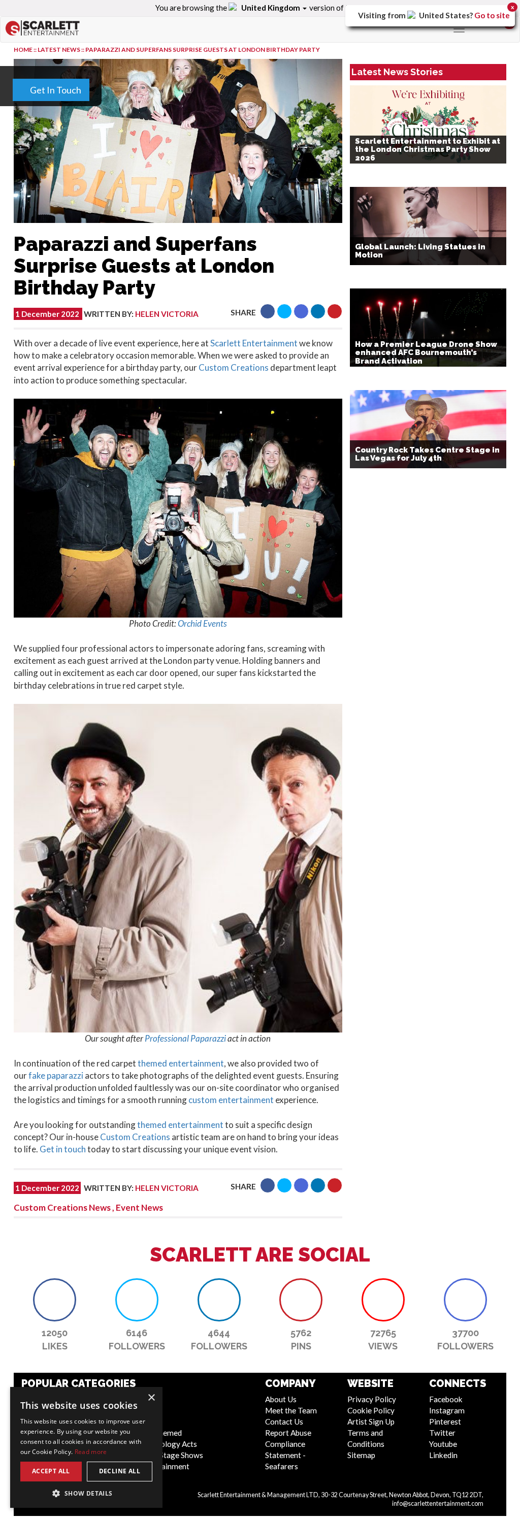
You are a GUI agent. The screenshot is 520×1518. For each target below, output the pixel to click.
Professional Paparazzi (185, 1038)
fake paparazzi (55, 1075)
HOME (23, 49)
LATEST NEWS (59, 49)
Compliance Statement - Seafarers (285, 1455)
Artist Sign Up (371, 1421)
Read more (91, 1451)
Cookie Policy (371, 1410)
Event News (139, 1207)
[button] (267, 311)
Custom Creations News (62, 1207)
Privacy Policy (371, 1399)
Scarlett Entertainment (254, 343)
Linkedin (443, 1455)
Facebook (446, 1399)
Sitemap (361, 1455)
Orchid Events (202, 623)
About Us (281, 1399)
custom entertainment (231, 1099)
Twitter (442, 1432)
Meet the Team (291, 1410)
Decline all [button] (119, 1471)
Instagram (447, 1410)
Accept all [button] (51, 1471)
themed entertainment (181, 1063)
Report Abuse (288, 1432)
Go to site (492, 15)
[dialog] (86, 1447)
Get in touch (63, 1149)
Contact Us (284, 1421)
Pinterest (445, 1421)
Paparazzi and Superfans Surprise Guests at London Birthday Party (202, 49)
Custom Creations (234, 367)
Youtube (443, 1443)
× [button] (151, 1398)
